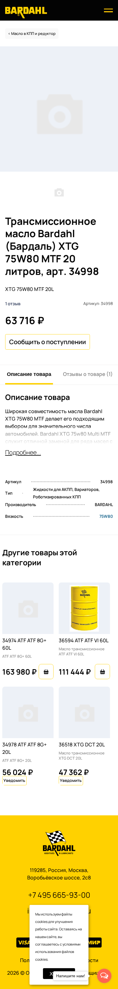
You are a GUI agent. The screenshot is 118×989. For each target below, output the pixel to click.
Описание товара (29, 373)
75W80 (106, 516)
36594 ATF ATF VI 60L (84, 640)
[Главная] (26, 12)
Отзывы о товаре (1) (88, 373)
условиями (71, 944)
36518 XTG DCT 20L (82, 744)
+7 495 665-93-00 (59, 895)
